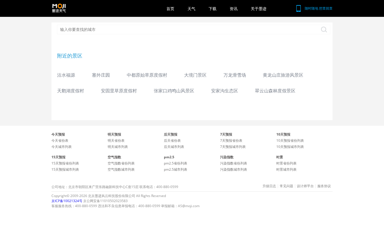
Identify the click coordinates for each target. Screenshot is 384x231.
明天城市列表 (118, 146)
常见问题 (286, 186)
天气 (191, 8)
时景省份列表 (286, 163)
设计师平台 (305, 186)
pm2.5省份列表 (175, 163)
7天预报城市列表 (233, 146)
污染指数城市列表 (233, 169)
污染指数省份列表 (233, 163)
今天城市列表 (61, 146)
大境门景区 (195, 75)
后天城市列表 (174, 146)
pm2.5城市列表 (175, 169)
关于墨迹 (258, 8)
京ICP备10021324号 (66, 200)
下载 (212, 8)
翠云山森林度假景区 (275, 91)
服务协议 (324, 186)
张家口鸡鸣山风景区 (174, 91)
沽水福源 (66, 75)
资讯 (234, 8)
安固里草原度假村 (119, 91)
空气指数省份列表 (121, 163)
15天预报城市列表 (65, 169)
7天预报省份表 (231, 140)
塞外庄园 (101, 75)
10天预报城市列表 (290, 146)
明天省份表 (116, 140)
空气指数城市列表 (121, 169)
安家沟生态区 (224, 91)
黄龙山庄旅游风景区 (283, 75)
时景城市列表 (286, 169)
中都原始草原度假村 (147, 75)
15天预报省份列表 (65, 163)
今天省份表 (59, 140)
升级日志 (269, 186)
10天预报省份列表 (290, 140)
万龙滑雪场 (234, 75)
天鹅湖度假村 (70, 91)
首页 (170, 8)
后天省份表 (172, 140)
